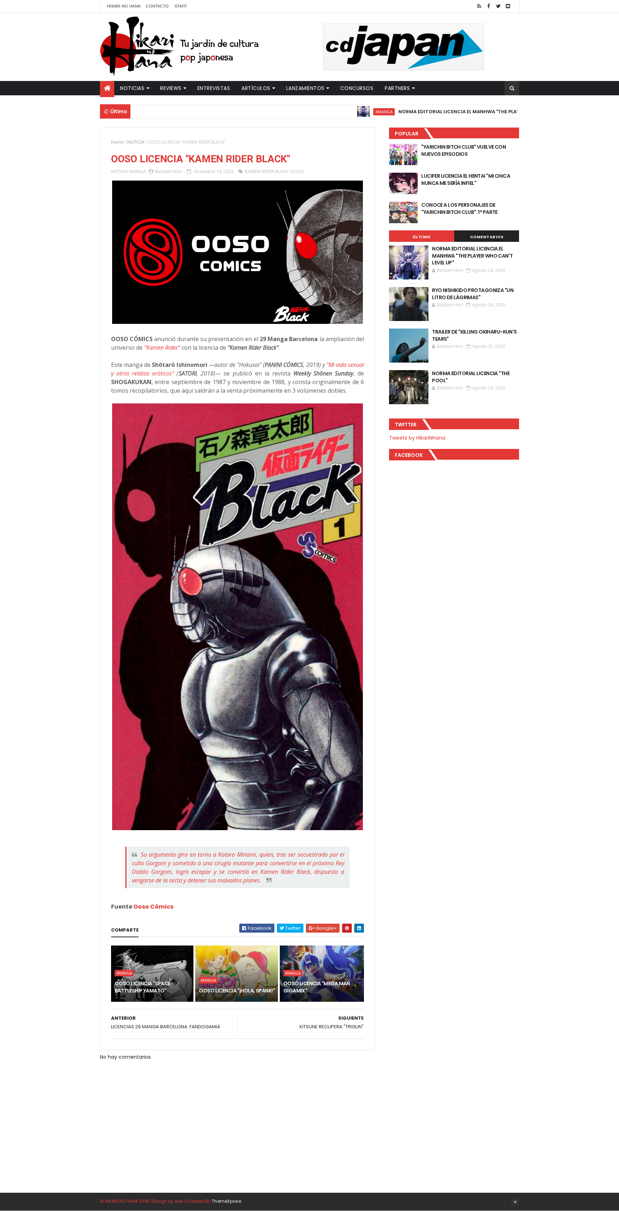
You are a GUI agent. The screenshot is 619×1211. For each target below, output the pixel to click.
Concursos (357, 88)
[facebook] (489, 6)
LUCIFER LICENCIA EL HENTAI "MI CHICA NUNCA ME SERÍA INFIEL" (465, 179)
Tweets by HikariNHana (417, 437)
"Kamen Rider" (162, 347)
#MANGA (350, 111)
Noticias (132, 88)
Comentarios (487, 237)
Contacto (157, 6)
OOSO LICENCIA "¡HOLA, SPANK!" (237, 990)
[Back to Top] (515, 1202)
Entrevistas (213, 88)
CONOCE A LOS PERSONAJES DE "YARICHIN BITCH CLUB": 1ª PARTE (459, 208)
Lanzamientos (305, 88)
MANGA (137, 171)
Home (117, 142)
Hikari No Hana (123, 6)
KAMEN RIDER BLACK (267, 171)
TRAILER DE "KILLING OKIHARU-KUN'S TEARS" (474, 335)
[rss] (479, 6)
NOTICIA (135, 142)
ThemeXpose (226, 1201)
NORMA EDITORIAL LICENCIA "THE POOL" (470, 377)
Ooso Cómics (153, 907)
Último (422, 237)
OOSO (297, 171)
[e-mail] (508, 6)
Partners (397, 88)
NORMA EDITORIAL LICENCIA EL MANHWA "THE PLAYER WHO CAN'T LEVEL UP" (454, 111)
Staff (180, 6)
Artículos (255, 88)
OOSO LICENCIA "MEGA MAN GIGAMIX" (316, 987)
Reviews (171, 88)
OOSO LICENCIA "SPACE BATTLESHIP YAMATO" (143, 987)
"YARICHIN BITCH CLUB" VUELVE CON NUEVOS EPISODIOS (463, 150)
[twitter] (498, 6)
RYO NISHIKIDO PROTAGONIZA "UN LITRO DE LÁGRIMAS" (472, 294)
